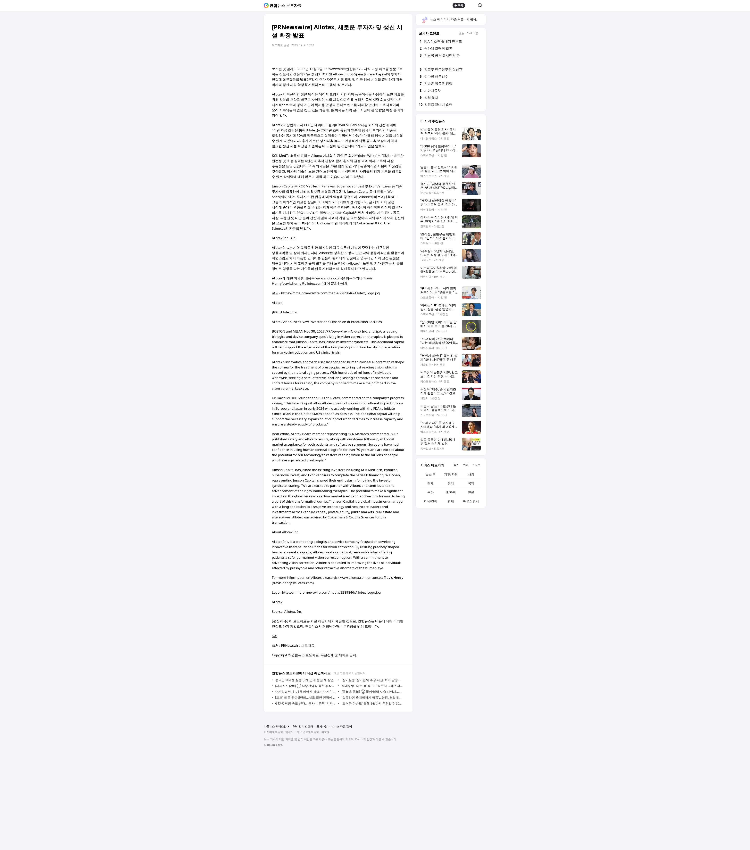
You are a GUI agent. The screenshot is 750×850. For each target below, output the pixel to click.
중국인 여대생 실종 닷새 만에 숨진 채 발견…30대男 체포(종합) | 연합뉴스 (305, 680)
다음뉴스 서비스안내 (276, 726)
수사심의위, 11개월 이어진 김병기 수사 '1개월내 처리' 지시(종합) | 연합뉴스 (305, 691)
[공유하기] (471, 5)
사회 (471, 474)
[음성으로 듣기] (385, 56)
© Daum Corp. (273, 745)
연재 (451, 501)
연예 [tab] (465, 465)
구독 (460, 5)
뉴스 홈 (430, 474)
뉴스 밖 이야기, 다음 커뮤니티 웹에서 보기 (458, 19)
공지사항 (322, 726)
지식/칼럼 (430, 501)
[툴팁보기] (481, 34)
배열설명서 (471, 501)
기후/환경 (451, 474)
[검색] (481, 5)
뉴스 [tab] (456, 465)
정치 (451, 483)
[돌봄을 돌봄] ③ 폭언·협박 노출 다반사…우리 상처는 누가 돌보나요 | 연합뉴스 (372, 691)
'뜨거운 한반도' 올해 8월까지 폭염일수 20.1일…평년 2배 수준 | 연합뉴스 (372, 703)
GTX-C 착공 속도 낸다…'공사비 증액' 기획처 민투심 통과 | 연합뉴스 (305, 703)
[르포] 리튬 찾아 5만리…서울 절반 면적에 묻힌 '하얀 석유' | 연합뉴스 (305, 697)
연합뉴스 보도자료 (286, 5)
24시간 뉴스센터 (303, 726)
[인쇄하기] (401, 56)
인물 (471, 492)
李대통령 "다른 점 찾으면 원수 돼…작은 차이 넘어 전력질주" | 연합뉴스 (372, 686)
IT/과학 (451, 492)
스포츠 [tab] (476, 465)
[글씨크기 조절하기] (393, 56)
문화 (430, 492)
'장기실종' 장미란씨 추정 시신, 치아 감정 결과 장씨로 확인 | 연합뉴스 (372, 680)
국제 (471, 483)
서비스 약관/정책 (341, 726)
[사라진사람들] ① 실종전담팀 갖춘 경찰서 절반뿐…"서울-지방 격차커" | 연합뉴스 (305, 686)
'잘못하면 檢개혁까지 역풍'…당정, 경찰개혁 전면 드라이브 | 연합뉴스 (372, 697)
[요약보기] (377, 56)
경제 (430, 483)
